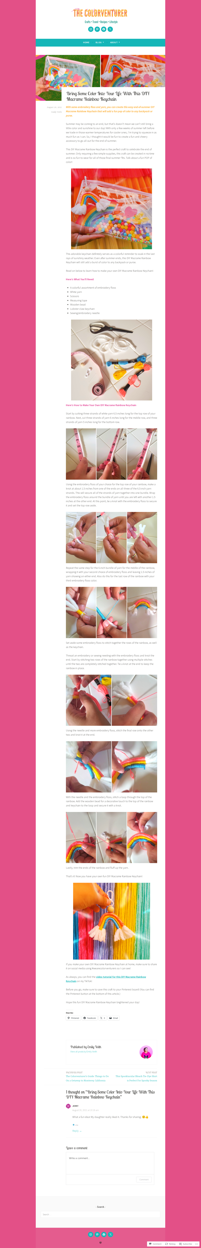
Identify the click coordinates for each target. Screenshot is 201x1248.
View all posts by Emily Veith (83, 1051)
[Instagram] (90, 29)
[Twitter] (110, 29)
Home (86, 42)
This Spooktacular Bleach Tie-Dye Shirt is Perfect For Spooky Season (136, 1076)
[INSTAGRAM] (90, 1234)
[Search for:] (100, 1214)
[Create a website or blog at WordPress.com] (100, 1242)
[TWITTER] (110, 1234)
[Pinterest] (97, 29)
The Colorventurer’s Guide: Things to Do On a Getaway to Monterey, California (87, 1076)
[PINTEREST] (97, 1234)
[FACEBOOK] (103, 1234)
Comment (144, 1179)
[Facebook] (103, 29)
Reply (75, 1130)
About (114, 42)
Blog (99, 42)
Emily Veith (56, 112)
